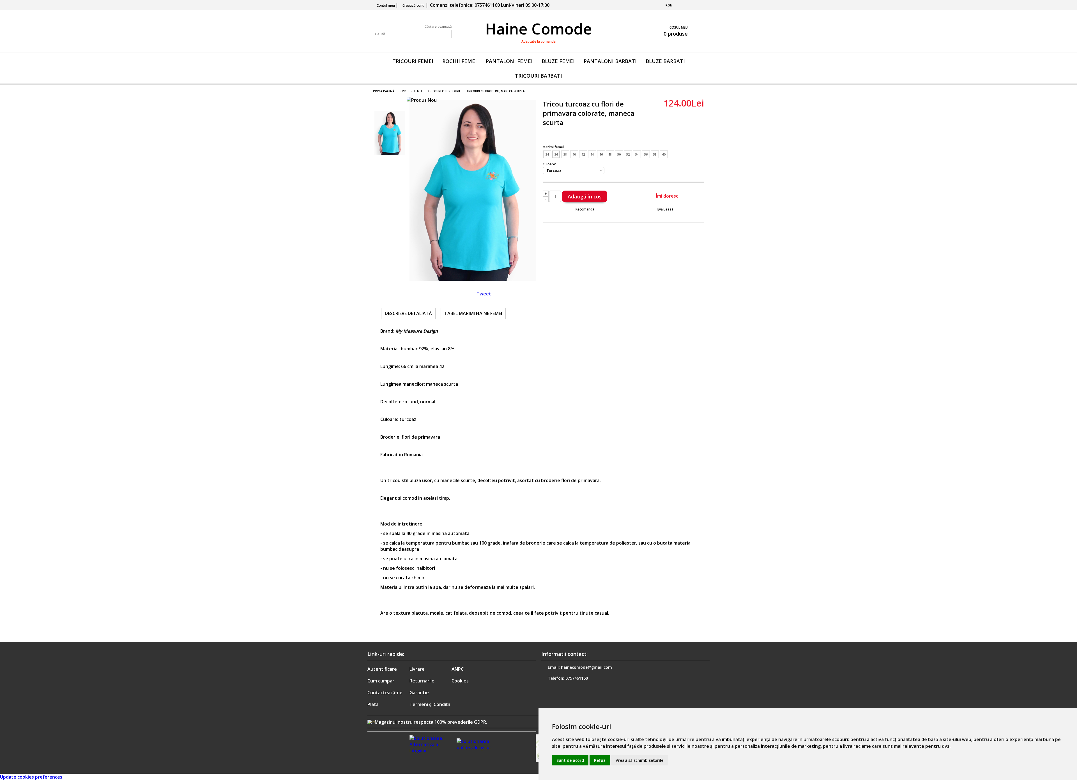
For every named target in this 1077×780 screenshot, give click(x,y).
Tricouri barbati (538, 75)
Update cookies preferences (31, 777)
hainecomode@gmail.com (586, 667)
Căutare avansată (438, 26)
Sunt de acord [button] (570, 760)
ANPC (458, 669)
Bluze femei (558, 61)
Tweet (484, 294)
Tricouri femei (412, 61)
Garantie (419, 692)
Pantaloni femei (509, 61)
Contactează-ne (384, 692)
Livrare (417, 669)
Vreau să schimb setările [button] (639, 760)
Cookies (460, 681)
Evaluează (665, 209)
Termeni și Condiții (429, 704)
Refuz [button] (600, 760)
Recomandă (585, 209)
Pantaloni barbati (610, 61)
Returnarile (421, 681)
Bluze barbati (665, 61)
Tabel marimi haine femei (473, 313)
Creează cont (413, 5)
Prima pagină (383, 91)
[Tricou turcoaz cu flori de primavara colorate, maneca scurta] (472, 279)
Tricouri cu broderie (444, 91)
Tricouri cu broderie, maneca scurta (495, 91)
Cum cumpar (380, 681)
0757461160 (576, 678)
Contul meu (386, 5)
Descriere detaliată (408, 313)
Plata (373, 704)
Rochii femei (459, 61)
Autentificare (382, 669)
